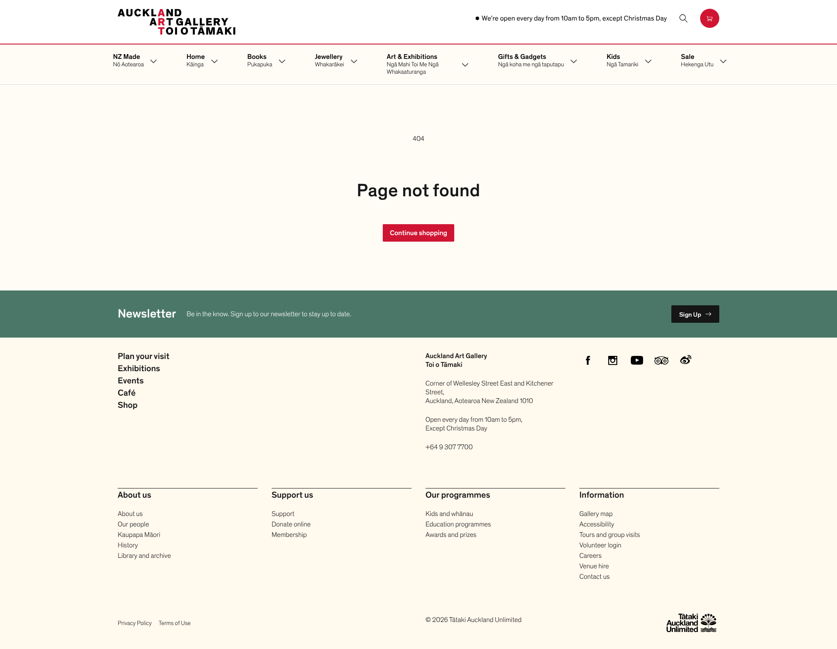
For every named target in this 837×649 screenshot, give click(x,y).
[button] (683, 18)
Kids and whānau (449, 514)
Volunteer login (600, 545)
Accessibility (596, 524)
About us (130, 514)
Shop (128, 405)
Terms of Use (175, 623)
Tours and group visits (609, 535)
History (128, 545)
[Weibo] (685, 360)
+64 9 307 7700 (449, 447)
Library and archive (144, 555)
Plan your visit (143, 356)
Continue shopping (418, 233)
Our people (133, 524)
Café (127, 393)
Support (283, 514)
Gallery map (595, 514)
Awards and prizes (450, 535)
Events (131, 381)
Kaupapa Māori (139, 535)
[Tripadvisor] (661, 360)
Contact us (594, 576)
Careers (590, 555)
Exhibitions (139, 369)
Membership (289, 535)
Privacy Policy (135, 623)
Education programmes (458, 524)
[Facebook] (588, 360)
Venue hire (594, 566)
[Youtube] (637, 360)
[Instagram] (612, 360)
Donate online (291, 524)
